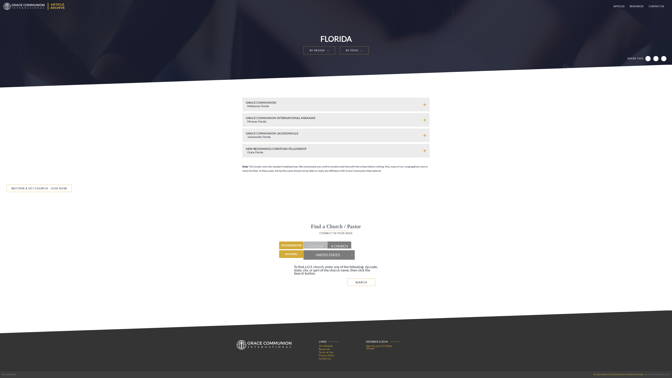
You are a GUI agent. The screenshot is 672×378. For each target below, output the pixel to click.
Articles (618, 6)
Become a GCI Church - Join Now (39, 188)
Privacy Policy (326, 355)
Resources (636, 6)
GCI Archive (9, 374)
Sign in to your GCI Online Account (379, 347)
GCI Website (326, 346)
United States (328, 255)
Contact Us (656, 6)
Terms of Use (326, 352)
